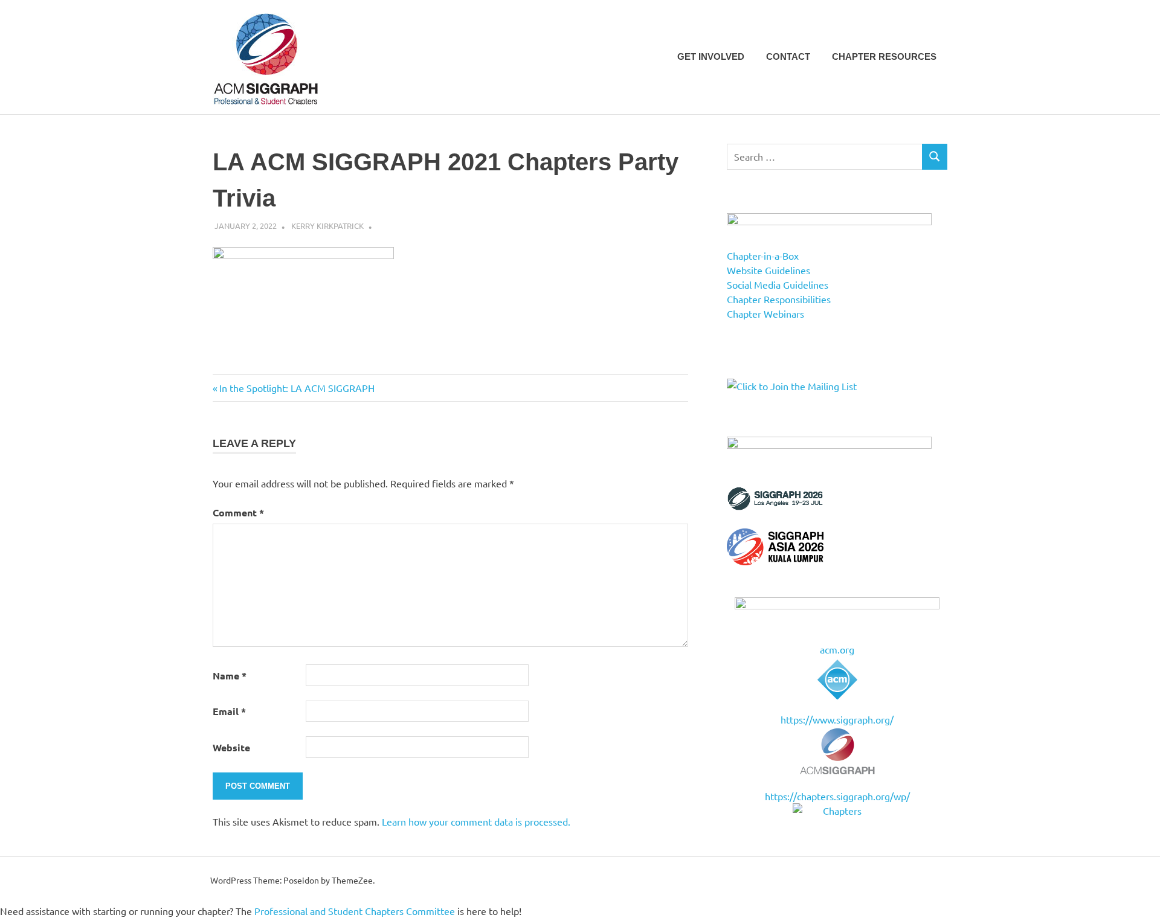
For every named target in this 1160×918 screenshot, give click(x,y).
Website (231, 747)
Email (229, 711)
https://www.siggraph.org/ (837, 719)
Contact (788, 56)
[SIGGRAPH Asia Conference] (775, 561)
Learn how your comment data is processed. (476, 821)
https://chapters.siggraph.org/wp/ (837, 796)
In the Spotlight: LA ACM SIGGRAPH (297, 388)
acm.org (837, 649)
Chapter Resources (884, 56)
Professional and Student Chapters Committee (354, 911)
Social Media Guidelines (777, 284)
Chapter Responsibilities (779, 299)
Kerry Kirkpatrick (327, 225)
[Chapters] (837, 810)
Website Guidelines (768, 270)
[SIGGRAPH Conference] (775, 507)
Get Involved (710, 56)
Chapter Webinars (765, 313)
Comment (238, 512)
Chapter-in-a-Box (763, 255)
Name (229, 675)
